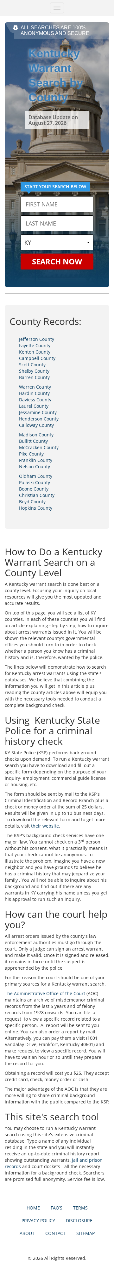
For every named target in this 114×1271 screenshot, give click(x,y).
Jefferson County (36, 339)
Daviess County (35, 400)
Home (33, 1208)
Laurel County (33, 406)
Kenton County (34, 352)
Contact (55, 1233)
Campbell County (37, 358)
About (27, 1233)
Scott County (32, 365)
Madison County (36, 435)
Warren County (35, 387)
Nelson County (34, 466)
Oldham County (35, 476)
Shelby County (34, 371)
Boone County (33, 489)
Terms (80, 1208)
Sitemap (85, 1233)
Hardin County (34, 393)
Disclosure (79, 1220)
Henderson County (39, 419)
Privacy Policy (38, 1220)
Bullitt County (33, 441)
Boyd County (32, 502)
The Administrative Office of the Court (45, 993)
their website (45, 826)
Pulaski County (34, 482)
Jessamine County (38, 412)
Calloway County (36, 425)
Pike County (31, 454)
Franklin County (35, 460)
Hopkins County (35, 508)
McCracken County (39, 447)
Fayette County (34, 345)
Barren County (34, 377)
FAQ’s (56, 1208)
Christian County (36, 495)
